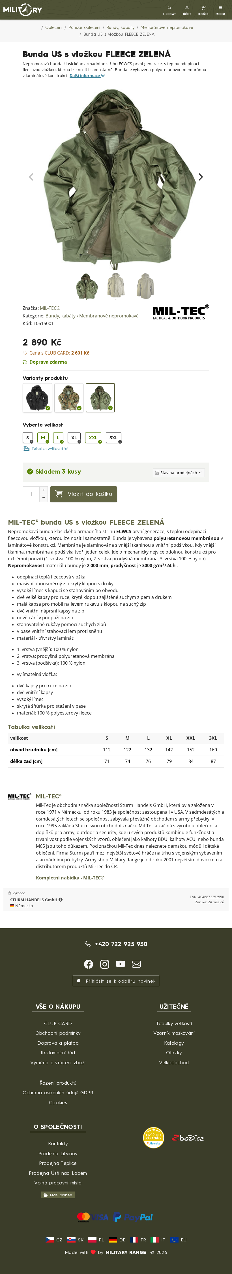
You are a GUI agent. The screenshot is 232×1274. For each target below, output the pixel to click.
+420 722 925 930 (120, 943)
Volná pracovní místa (57, 1183)
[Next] (200, 177)
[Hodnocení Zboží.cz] (188, 1137)
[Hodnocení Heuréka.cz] (154, 1137)
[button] (187, 10)
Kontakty (58, 1143)
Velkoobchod (174, 1062)
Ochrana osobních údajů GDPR (58, 1092)
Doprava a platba (58, 1043)
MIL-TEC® (50, 308)
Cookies (58, 1102)
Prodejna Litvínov (58, 1153)
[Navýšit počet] (43, 490)
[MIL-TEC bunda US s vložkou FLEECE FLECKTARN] (69, 397)
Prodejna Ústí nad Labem (58, 1173)
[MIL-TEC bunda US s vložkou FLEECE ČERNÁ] (37, 397)
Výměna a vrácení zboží (57, 1062)
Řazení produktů (58, 1083)
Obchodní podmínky (58, 1033)
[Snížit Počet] (43, 498)
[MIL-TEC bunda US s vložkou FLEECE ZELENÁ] (100, 398)
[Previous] (31, 177)
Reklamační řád (58, 1052)
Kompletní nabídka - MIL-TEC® (70, 878)
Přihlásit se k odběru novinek (119, 981)
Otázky (174, 1052)
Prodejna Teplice (58, 1163)
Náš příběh (61, 1194)
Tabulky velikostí (174, 1023)
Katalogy (174, 1043)
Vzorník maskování (173, 1033)
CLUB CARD (58, 1023)
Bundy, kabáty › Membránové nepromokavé (92, 316)
